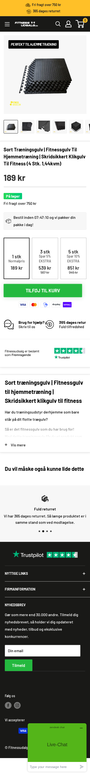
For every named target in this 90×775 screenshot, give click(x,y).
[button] (16, 262)
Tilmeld (18, 665)
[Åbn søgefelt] (58, 24)
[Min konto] (68, 24)
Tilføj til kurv (43, 290)
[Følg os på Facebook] (8, 705)
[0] (80, 24)
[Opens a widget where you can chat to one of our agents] (57, 747)
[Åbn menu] (7, 24)
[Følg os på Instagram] (17, 705)
